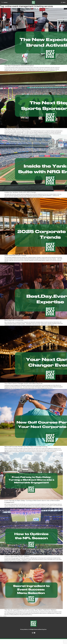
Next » (5, 616)
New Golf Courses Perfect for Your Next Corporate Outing (25, 447)
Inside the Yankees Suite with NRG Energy (20, 192)
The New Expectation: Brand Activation (19, 66)
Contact (5, 2)
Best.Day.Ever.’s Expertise (13, 320)
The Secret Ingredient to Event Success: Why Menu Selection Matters (30, 610)
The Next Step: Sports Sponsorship (17, 129)
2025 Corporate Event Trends (15, 255)
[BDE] (33, 2)
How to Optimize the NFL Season (16, 556)
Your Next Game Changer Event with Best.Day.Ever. (23, 383)
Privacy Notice (24, 629)
